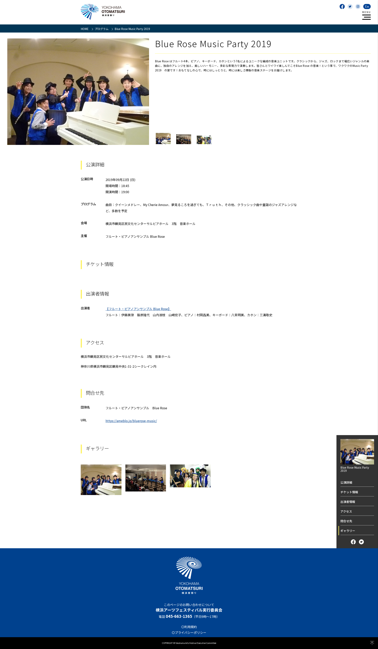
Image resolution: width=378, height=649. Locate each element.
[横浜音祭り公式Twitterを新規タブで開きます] (350, 6)
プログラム (102, 28)
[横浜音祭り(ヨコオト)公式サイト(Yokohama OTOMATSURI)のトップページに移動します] (103, 12)
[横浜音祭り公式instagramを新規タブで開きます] (357, 6)
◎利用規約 (189, 626)
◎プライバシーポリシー (189, 632)
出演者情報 (347, 502)
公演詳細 (346, 482)
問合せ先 (346, 521)
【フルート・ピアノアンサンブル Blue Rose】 (138, 308)
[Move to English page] (367, 6)
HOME (85, 28)
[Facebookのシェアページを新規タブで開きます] (353, 541)
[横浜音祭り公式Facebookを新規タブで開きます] (342, 6)
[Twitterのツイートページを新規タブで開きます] (361, 541)
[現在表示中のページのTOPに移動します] (372, 643)
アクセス (346, 511)
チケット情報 (349, 492)
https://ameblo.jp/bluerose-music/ (131, 420)
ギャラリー (347, 531)
